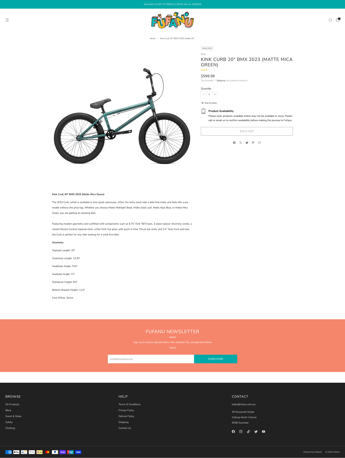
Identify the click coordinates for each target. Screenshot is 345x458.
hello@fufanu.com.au (244, 404)
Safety (9, 422)
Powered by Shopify (312, 452)
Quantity (206, 88)
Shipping (221, 80)
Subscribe (215, 359)
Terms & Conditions (130, 404)
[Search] (330, 20)
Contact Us (125, 428)
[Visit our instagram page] (241, 431)
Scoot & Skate (13, 416)
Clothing (10, 428)
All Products (12, 404)
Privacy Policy (126, 410)
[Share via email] (259, 143)
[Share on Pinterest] (253, 143)
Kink (203, 54)
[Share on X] (241, 143)
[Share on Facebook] (234, 143)
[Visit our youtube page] (263, 431)
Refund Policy (126, 416)
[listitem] (172, 4)
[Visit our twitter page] (256, 431)
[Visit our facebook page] (233, 431)
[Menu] (7, 20)
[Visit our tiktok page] (248, 431)
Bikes (8, 410)
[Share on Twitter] (247, 143)
